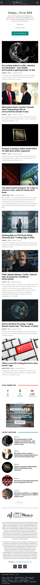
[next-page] (6, 379)
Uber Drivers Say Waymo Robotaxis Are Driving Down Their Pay (26, 481)
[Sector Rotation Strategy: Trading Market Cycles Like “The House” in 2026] (20, 310)
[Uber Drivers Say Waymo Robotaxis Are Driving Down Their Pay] (7, 480)
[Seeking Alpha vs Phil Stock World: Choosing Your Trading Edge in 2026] (20, 222)
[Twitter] (25, 566)
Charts (4, 282)
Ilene (9, 73)
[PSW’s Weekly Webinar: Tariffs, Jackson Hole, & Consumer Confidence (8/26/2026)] (20, 261)
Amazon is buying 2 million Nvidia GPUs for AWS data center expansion (19, 150)
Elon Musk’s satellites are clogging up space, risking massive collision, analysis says (26, 494)
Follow (20, 390)
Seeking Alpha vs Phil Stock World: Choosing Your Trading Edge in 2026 (18, 236)
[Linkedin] (20, 566)
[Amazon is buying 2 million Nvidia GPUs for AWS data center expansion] (20, 135)
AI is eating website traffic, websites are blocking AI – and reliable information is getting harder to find (18, 67)
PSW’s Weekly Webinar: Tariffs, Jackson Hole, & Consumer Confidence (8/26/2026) (19, 276)
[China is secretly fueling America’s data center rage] (20, 350)
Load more (19, 502)
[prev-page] (3, 379)
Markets (4, 73)
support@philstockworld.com (23, 562)
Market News (6, 195)
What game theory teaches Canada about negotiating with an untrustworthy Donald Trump (18, 109)
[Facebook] (15, 566)
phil (9, 240)
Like (8, 390)
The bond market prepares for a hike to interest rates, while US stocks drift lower (20, 190)
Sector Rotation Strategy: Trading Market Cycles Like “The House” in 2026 (20, 325)
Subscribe (32, 390)
